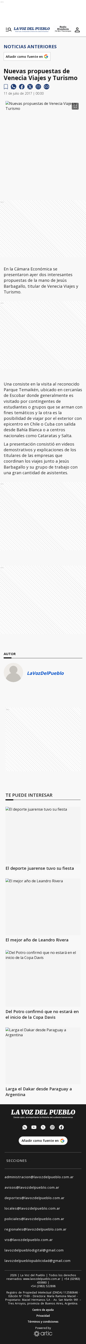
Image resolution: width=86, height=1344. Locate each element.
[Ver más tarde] (6, 86)
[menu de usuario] (77, 30)
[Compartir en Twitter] (30, 86)
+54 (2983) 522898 (43, 1286)
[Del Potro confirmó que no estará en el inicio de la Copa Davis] (43, 978)
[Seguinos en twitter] (43, 1128)
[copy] (46, 86)
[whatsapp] (13, 86)
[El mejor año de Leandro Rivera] (43, 906)
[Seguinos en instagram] (52, 1128)
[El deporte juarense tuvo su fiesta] (43, 835)
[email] (38, 86)
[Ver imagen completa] (75, 106)
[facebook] (22, 86)
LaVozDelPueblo (45, 673)
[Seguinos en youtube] (33, 1128)
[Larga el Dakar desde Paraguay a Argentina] (43, 1055)
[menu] (9, 29)
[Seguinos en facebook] (61, 1128)
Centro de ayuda (43, 1310)
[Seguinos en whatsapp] (24, 1128)
